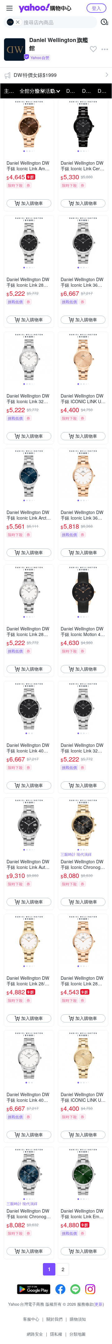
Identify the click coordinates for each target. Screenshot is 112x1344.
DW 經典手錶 (88, 90)
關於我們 (54, 1319)
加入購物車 (32, 203)
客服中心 (31, 1319)
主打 (9, 90)
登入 (96, 8)
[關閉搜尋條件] (18, 22)
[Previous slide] (8, 124)
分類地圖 (77, 1334)
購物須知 (78, 1319)
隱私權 (56, 1334)
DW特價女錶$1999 (35, 74)
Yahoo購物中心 (45, 8)
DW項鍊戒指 (72, 90)
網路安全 (35, 1334)
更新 (99, 1304)
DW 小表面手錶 (104, 90)
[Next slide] (50, 124)
